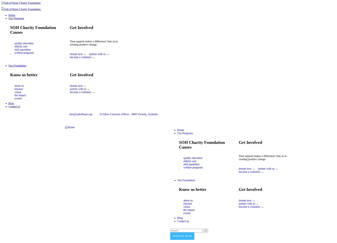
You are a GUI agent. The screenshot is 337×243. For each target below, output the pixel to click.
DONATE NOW (182, 236)
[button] (98, 62)
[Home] (70, 127)
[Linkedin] (193, 117)
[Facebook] (174, 117)
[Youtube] (184, 117)
